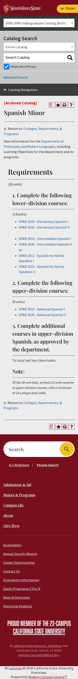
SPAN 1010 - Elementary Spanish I (44, 221)
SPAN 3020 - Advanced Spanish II (42, 315)
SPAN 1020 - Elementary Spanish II (44, 227)
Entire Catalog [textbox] (16, 47)
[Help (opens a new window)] (71, 105)
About (8, 516)
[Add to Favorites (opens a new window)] (58, 105)
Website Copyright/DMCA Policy (39, 655)
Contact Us (11, 571)
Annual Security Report (20, 554)
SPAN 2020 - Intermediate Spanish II (45, 244)
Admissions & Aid (17, 485)
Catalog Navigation (22, 90)
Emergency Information (21, 580)
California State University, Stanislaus (37, 646)
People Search (47, 465)
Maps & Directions (16, 597)
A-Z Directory (19, 465)
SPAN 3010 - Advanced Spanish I (42, 309)
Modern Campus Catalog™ (47, 677)
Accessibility (12, 545)
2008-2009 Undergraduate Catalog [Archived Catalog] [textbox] (39, 23)
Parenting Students (17, 606)
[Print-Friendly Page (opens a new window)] (64, 105)
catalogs (15, 668)
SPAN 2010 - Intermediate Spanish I (45, 238)
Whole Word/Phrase (23, 67)
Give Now (11, 526)
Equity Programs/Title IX (21, 588)
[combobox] (39, 23)
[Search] (70, 57)
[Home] (22, 8)
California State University (39, 631)
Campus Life (13, 506)
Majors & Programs (19, 495)
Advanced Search (15, 77)
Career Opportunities (19, 562)
